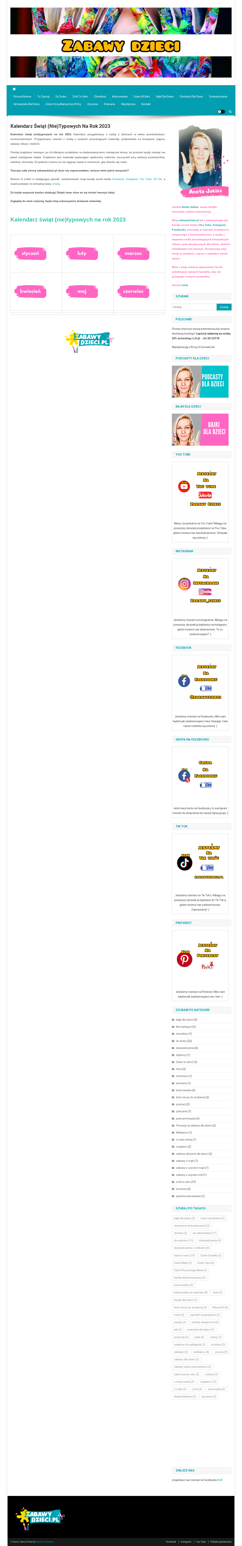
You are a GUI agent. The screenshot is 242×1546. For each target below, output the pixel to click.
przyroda (181, 1337)
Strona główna (22, 96)
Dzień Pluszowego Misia (190, 1270)
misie (179, 1314)
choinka (180, 1233)
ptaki (199, 1337)
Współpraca (128, 104)
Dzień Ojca (206, 1262)
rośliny (216, 1337)
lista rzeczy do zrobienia (190, 1097)
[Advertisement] (203, 1433)
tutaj (57, 183)
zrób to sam (80, 96)
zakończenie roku (186, 1374)
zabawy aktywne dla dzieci (192, 1153)
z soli (197, 1389)
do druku (61, 96)
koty (217, 1292)
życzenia (92, 104)
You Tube (145, 179)
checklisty (100, 96)
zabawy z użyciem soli (189, 1174)
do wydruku (183, 1240)
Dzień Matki (183, 1262)
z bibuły (211, 1374)
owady (180, 1322)
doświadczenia (218, 96)
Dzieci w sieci (142, 96)
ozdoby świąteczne (205, 1322)
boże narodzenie (213, 1218)
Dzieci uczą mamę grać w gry (63, 104)
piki (178, 1329)
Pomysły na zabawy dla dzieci (194, 1125)
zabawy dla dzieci (186, 1359)
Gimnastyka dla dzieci (26, 104)
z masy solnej (184, 1139)
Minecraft (220, 1307)
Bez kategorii (184, 1026)
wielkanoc (201, 1352)
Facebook (118, 179)
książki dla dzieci (186, 1300)
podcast (181, 1104)
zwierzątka (216, 1389)
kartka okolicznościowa (190, 1277)
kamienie (181, 1083)
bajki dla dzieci (165, 96)
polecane (109, 104)
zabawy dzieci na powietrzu (192, 1366)
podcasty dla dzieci (201, 1329)
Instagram (132, 179)
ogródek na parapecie (205, 1314)
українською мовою (188, 1196)
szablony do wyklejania (189, 1344)
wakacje (181, 1352)
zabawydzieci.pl (189, 220)
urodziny (218, 1344)
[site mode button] (221, 112)
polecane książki (185, 1118)
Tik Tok (157, 179)
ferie (179, 1069)
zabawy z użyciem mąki (190, 1167)
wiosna (221, 1352)
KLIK (219, 1480)
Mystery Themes (45, 1542)
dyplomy (181, 1055)
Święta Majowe (185, 1396)
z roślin (180, 1389)
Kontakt (146, 104)
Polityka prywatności (221, 1542)
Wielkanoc (182, 1132)
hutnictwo (182, 1076)
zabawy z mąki (185, 1160)
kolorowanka (120, 96)
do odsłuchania (204, 1233)
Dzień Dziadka (211, 1255)
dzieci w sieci (184, 1255)
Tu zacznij (43, 96)
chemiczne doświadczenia (192, 1225)
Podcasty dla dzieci (191, 96)
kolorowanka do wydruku (191, 1292)
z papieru (181, 1146)
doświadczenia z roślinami (191, 1247)
